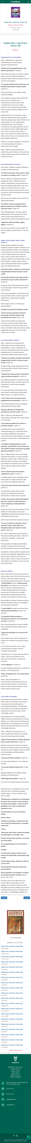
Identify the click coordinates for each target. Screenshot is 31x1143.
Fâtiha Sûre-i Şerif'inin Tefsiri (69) (12, 1020)
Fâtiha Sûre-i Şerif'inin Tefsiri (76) (12, 983)
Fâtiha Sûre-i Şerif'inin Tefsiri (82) (12, 952)
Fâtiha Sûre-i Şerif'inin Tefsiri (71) (12, 1009)
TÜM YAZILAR (15, 1050)
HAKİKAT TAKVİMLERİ (15, 1077)
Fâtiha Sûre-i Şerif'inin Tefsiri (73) (12, 999)
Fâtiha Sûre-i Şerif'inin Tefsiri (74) (12, 994)
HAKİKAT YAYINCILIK (15, 1069)
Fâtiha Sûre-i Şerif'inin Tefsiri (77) (12, 978)
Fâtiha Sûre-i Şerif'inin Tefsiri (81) (12, 957)
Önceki (4, 897)
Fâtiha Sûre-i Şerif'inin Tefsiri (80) (12, 963)
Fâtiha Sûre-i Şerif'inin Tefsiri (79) (12, 968)
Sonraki (26, 897)
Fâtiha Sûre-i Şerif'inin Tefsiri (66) (12, 1035)
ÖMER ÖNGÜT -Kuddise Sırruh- (15, 1067)
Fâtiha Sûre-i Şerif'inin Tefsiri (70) (12, 1015)
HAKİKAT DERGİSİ (15, 1071)
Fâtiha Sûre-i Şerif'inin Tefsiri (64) (12, 1046)
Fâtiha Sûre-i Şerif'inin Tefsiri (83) (12, 947)
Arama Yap (2, 2)
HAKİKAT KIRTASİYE (15, 1075)
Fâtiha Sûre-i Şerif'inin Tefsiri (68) (12, 1025)
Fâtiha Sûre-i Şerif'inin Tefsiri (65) (12, 1041)
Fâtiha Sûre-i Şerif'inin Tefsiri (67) (12, 1030)
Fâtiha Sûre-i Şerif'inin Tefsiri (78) (12, 973)
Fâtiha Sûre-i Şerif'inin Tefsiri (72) (12, 1004)
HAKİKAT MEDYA (15, 1073)
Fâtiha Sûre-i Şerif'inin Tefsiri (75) (12, 989)
